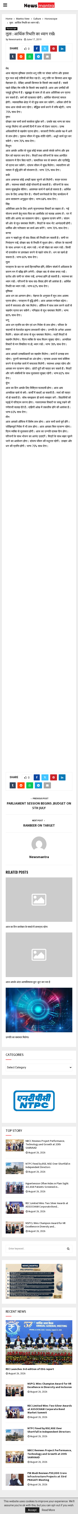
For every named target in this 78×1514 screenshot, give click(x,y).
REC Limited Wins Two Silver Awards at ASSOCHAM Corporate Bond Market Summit (49, 1409)
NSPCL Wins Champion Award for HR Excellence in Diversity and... (46, 1225)
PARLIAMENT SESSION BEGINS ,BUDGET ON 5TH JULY (39, 806)
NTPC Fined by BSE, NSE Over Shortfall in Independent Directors (48, 1165)
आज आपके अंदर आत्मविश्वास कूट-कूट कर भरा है (28, 982)
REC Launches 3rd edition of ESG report (30, 1369)
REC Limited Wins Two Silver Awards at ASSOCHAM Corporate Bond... (47, 1205)
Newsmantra (15, 39)
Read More (48, 1510)
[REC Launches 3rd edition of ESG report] (39, 1342)
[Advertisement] (39, 608)
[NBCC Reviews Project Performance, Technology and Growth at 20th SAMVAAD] (15, 1145)
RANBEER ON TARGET (39, 825)
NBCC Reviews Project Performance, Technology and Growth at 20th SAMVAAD (45, 1144)
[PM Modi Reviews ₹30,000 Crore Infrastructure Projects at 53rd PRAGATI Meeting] (15, 1480)
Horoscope (11, 29)
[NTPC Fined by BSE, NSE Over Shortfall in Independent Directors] (15, 1168)
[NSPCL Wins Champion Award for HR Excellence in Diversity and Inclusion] (15, 1227)
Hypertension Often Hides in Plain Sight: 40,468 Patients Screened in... (47, 1185)
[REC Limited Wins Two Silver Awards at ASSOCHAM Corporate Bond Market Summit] (15, 1208)
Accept (32, 1510)
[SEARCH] (68, 1248)
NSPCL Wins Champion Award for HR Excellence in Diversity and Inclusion (49, 1385)
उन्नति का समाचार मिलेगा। (17, 1037)
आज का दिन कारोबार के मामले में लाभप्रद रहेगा (27, 927)
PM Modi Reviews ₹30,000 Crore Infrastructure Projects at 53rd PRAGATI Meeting (47, 1476)
